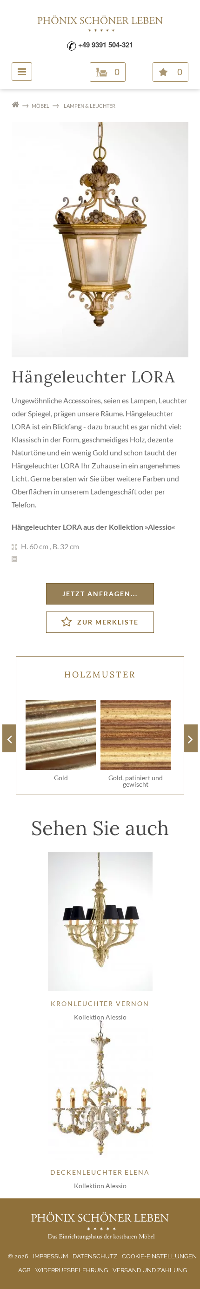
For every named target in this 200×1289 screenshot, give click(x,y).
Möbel (40, 106)
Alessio (160, 526)
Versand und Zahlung (150, 1270)
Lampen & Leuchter (89, 106)
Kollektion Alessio (100, 1017)
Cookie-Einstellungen (159, 1256)
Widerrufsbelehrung (71, 1270)
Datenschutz (95, 1256)
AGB (24, 1270)
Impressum (50, 1256)
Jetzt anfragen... (100, 594)
